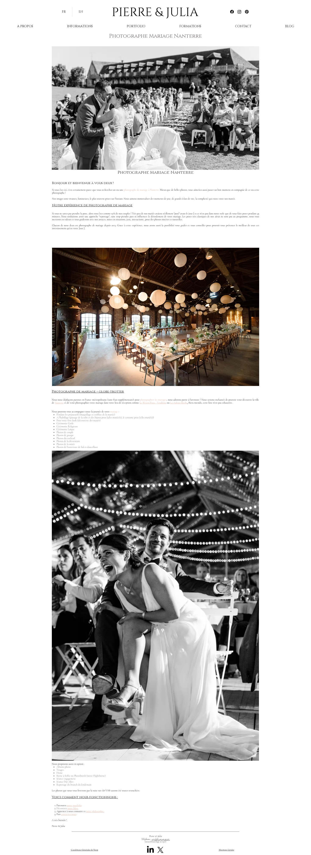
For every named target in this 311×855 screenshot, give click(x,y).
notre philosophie (94, 811)
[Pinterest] (246, 11)
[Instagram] (239, 11)
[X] (160, 850)
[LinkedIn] (150, 850)
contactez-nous (68, 814)
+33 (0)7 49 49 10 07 (161, 839)
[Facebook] (232, 11)
